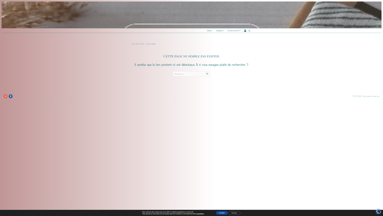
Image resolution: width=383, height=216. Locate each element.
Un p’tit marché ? (234, 30)
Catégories (219, 30)
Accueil (209, 30)
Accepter (222, 213)
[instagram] (5, 96)
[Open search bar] (249, 31)
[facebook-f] (11, 96)
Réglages (234, 213)
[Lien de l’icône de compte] (245, 30)
